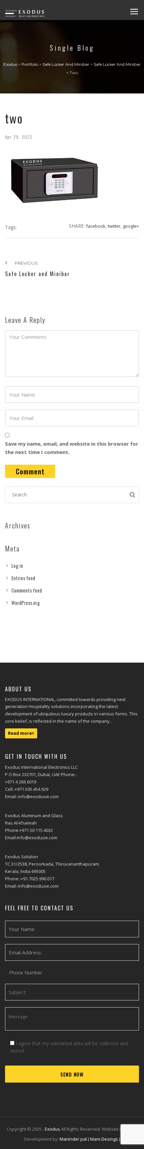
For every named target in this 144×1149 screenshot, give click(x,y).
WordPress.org (25, 602)
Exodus (53, 1129)
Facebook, (96, 226)
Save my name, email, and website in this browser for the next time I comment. (71, 447)
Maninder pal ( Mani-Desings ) (90, 1139)
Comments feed (26, 590)
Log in (17, 565)
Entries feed (23, 578)
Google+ (131, 226)
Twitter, (115, 226)
